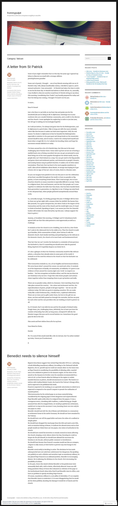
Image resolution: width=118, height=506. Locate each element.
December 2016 (90, 166)
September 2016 (90, 172)
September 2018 (90, 154)
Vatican (9, 88)
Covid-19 (88, 202)
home (9, 94)
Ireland (13, 94)
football (9, 92)
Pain (87, 211)
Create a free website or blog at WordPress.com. (29, 498)
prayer (20, 94)
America (88, 193)
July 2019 (88, 143)
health (14, 92)
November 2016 (90, 168)
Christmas (89, 199)
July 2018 (88, 155)
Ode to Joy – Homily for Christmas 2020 (97, 71)
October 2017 (89, 159)
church (19, 82)
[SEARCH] (109, 58)
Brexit (15, 82)
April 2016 (89, 181)
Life (18, 84)
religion (9, 86)
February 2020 (90, 137)
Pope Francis (16, 373)
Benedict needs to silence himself (33, 356)
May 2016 (89, 179)
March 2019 (89, 148)
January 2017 (89, 165)
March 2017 (89, 161)
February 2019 (90, 150)
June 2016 (89, 177)
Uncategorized (16, 86)
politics (14, 381)
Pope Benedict (90, 215)
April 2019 (89, 146)
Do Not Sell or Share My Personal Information (55, 498)
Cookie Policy (37, 503)
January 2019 (89, 152)
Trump (88, 222)
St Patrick (18, 95)
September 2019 (90, 141)
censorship (10, 377)
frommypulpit (14, 13)
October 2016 (90, 170)
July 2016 (88, 175)
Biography (10, 82)
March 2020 (89, 136)
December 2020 (90, 132)
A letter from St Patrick (24, 67)
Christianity (10, 90)
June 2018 (89, 157)
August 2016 (89, 174)
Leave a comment (12, 98)
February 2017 (90, 163)
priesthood (10, 383)
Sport (13, 95)
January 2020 (90, 139)
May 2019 (89, 145)
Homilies (13, 84)
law (11, 379)
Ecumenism (89, 204)
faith (15, 90)
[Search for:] (96, 58)
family (9, 84)
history (18, 92)
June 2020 (89, 134)
